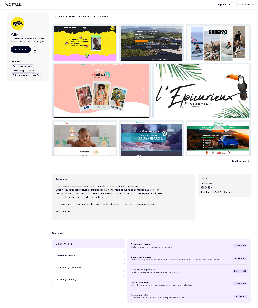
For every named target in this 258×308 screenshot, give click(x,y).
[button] (84, 42)
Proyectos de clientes (64, 16)
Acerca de (84, 16)
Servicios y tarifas (100, 16)
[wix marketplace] (13, 4)
